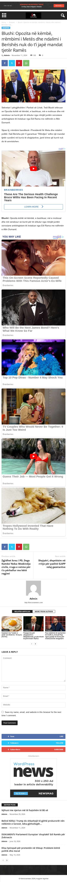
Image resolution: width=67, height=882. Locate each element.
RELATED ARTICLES (22, 611)
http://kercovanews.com (33, 602)
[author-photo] (33, 588)
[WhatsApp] (26, 63)
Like (61, 736)
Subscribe (58, 749)
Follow (59, 743)
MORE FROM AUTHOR (44, 611)
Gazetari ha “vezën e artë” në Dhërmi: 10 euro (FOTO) (12, 635)
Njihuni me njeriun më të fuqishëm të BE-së (25, 810)
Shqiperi (12, 22)
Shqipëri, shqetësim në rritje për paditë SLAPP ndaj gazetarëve (51, 564)
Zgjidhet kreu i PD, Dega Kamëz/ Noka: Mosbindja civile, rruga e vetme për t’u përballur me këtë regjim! (16, 567)
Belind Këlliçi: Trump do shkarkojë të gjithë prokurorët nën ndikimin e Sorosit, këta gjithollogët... (33, 822)
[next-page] (35, 643)
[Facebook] (5, 63)
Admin (7, 55)
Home (4, 22)
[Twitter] (12, 63)
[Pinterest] (19, 63)
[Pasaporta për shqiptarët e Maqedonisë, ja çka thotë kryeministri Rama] (33, 623)
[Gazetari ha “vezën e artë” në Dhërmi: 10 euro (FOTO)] (12, 623)
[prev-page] (31, 643)
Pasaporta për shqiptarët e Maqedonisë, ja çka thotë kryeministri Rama (33, 636)
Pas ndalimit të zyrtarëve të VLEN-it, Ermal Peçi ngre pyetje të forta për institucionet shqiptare (55, 636)
